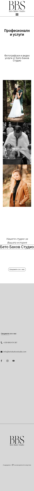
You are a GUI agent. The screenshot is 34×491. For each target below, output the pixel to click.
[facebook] (1, 360)
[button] (17, 14)
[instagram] (7, 360)
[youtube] (13, 360)
